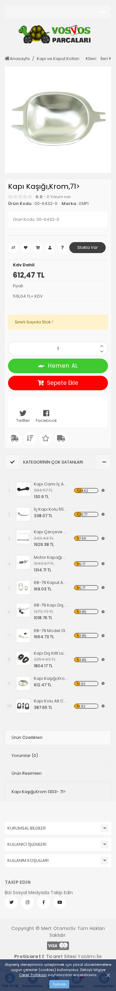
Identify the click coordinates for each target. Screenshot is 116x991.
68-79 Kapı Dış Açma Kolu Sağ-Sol (51, 605)
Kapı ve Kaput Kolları (58, 59)
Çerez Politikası (33, 974)
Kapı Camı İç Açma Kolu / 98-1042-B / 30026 (51, 484)
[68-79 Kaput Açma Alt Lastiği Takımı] (23, 587)
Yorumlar (25, 755)
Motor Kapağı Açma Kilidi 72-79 (51, 557)
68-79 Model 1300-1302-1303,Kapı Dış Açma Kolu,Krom (51, 631)
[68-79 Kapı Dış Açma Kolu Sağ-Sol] (23, 610)
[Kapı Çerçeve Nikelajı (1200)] (23, 536)
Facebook (46, 420)
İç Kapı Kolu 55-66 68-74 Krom (51, 509)
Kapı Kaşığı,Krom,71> (51, 678)
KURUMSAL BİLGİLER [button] (26, 828)
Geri (92, 59)
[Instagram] (27, 902)
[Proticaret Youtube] (59, 902)
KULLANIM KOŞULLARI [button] (28, 860)
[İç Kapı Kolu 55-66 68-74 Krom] (23, 514)
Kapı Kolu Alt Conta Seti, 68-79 (51, 701)
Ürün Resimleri (27, 773)
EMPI (84, 203)
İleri (105, 59)
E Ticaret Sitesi (59, 956)
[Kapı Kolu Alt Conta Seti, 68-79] (23, 706)
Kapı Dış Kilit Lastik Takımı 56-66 (51, 653)
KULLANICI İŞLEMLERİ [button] (26, 844)
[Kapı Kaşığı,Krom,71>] (23, 683)
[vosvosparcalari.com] (58, 33)
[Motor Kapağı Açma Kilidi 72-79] (23, 562)
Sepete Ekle (62, 383)
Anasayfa (20, 59)
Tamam (59, 984)
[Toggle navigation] (102, 12)
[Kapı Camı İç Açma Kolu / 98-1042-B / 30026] (23, 489)
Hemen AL (63, 366)
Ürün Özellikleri (27, 737)
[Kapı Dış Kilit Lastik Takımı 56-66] (23, 658)
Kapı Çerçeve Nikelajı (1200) (51, 532)
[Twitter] (11, 902)
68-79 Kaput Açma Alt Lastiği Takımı (51, 582)
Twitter (23, 420)
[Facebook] (43, 902)
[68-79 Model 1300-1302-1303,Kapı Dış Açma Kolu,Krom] (23, 635)
